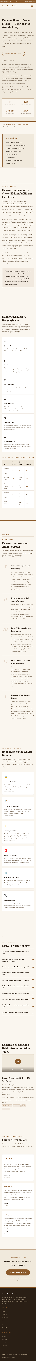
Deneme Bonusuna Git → (13, 53)
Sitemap (4, 1336)
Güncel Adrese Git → (18, 1272)
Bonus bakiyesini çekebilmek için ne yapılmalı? (17, 980)
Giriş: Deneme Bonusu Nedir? (15, 142)
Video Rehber (11, 157)
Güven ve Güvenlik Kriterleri (14, 151)
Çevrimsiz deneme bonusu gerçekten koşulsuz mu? (17, 952)
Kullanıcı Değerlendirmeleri (14, 160)
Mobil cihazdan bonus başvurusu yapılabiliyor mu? (17, 1006)
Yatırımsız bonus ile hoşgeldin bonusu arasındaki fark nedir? (17, 960)
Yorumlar (4, 1327)
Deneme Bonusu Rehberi (9, 6)
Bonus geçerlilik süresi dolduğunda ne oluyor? (17, 999)
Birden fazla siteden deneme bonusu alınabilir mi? (17, 987)
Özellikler (19, 124)
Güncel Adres (11, 163)
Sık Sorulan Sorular (12, 154)
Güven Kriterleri (6, 1321)
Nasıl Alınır (25, 124)
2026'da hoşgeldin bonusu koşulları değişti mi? (17, 994)
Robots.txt (4, 1339)
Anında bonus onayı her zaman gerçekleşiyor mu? (17, 973)
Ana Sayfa (4, 124)
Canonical (4, 1345)
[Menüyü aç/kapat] (32, 6)
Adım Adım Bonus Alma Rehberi (16, 148)
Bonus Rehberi (11, 124)
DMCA (4, 1342)
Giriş (3, 1311)
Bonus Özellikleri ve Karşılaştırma (16, 145)
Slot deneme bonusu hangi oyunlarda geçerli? (17, 967)
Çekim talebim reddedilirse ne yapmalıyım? (17, 1013)
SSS (3, 1324)
